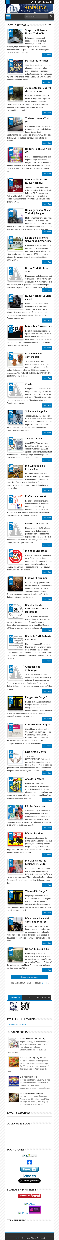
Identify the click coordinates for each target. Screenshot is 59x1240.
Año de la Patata (34, 779)
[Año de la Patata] (15, 785)
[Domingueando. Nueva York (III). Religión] (15, 216)
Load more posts (29, 977)
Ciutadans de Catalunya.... (32, 668)
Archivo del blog (44, 997)
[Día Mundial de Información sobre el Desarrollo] (15, 611)
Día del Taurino (34, 833)
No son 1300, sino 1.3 (37, 949)
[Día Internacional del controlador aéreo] (15, 924)
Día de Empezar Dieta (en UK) (32, 1039)
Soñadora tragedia (36, 411)
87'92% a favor (33, 438)
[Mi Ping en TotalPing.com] (35, 1213)
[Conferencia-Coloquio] (15, 730)
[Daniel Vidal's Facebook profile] (29, 1164)
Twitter (32, 2)
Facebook (36, 2)
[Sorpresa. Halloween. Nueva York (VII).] (15, 36)
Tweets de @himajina (17, 1024)
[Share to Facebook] (9, 38)
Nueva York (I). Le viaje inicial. (38, 297)
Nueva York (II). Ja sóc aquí (37, 270)
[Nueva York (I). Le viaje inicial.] (15, 301)
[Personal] (23, 1213)
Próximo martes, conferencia (34, 355)
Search (50, 16)
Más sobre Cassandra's (38, 326)
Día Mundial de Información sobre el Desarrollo (37, 608)
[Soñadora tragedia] (15, 417)
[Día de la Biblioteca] (15, 556)
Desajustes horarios (36, 60)
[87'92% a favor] (15, 444)
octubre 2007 (16, 25)
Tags (29, 997)
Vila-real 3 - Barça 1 (36, 891)
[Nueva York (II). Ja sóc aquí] (15, 274)
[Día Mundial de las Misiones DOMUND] (15, 866)
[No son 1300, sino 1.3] (15, 955)
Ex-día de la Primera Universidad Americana (38, 239)
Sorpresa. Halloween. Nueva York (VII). (37, 32)
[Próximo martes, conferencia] (15, 359)
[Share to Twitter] (13, 38)
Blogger (45, 983)
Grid (46, 25)
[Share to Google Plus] (16, 38)
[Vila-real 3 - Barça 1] (15, 897)
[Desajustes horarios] (15, 66)
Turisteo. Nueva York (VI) (37, 120)
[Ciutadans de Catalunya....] (15, 672)
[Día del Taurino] (15, 839)
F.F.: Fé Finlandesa (35, 806)
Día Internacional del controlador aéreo (37, 920)
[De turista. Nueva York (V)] (15, 155)
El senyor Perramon (36, 578)
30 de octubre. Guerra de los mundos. (38, 89)
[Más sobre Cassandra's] (15, 332)
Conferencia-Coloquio (38, 724)
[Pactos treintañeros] (15, 529)
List (50, 25)
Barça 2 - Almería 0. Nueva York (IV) (36, 181)
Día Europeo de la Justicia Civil (35, 467)
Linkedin (47, 2)
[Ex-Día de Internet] (15, 502)
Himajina (17, 1238)
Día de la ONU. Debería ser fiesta (38, 638)
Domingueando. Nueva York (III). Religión (38, 211)
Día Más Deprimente (28, 1077)
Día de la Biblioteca (36, 550)
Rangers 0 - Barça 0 (36, 697)
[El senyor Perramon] (15, 584)
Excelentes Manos (35, 751)
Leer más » (47, 55)
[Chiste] (15, 390)
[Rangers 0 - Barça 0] (15, 703)
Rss (43, 2)
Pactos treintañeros (36, 523)
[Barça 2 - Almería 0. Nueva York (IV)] (15, 185)
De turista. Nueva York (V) (38, 150)
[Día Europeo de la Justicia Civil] (15, 471)
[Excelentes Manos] (15, 757)
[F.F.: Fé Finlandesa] (15, 812)
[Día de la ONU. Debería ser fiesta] (15, 642)
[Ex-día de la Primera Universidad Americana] (15, 243)
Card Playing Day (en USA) (31, 1093)
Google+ (39, 2)
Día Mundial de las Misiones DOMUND (36, 862)
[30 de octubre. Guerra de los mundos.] (15, 93)
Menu (8, 2)
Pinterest (51, 2)
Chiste (29, 384)
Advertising (15, 997)
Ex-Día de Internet (35, 496)
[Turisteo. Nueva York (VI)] (15, 124)
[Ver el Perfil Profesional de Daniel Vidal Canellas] (29, 1177)
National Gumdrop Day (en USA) (33, 1058)
